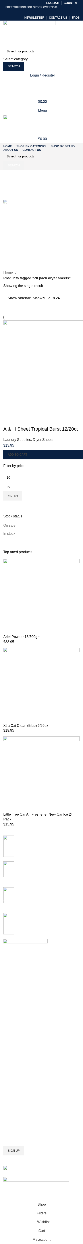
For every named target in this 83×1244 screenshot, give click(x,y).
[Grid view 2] (5, 306)
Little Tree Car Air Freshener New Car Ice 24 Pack (38, 817)
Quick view (20, 420)
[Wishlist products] (41, 84)
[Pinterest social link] (41, 12)
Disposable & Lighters (18, 1055)
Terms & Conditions (17, 1100)
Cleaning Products (16, 1032)
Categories (12, 197)
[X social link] (36, 12)
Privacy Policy (13, 1085)
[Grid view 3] (14, 306)
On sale (9, 525)
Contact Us (11, 1107)
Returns (8, 1092)
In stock (9, 533)
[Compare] (8, 420)
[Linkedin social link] (46, 12)
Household (10, 1070)
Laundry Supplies (17, 440)
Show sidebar (19, 298)
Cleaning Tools (13, 1040)
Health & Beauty (14, 1062)
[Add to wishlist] (32, 420)
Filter (13, 495)
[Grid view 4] (22, 306)
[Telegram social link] (51, 12)
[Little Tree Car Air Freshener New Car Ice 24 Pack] (41, 774)
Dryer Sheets (43, 440)
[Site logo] (29, 33)
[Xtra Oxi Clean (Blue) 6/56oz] (41, 685)
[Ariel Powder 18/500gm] (41, 596)
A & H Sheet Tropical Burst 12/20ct (40, 429)
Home (8, 272)
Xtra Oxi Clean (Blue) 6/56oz (25, 725)
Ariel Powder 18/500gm (21, 637)
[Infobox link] (41, 900)
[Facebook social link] (31, 12)
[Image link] (36, 1168)
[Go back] (8, 175)
